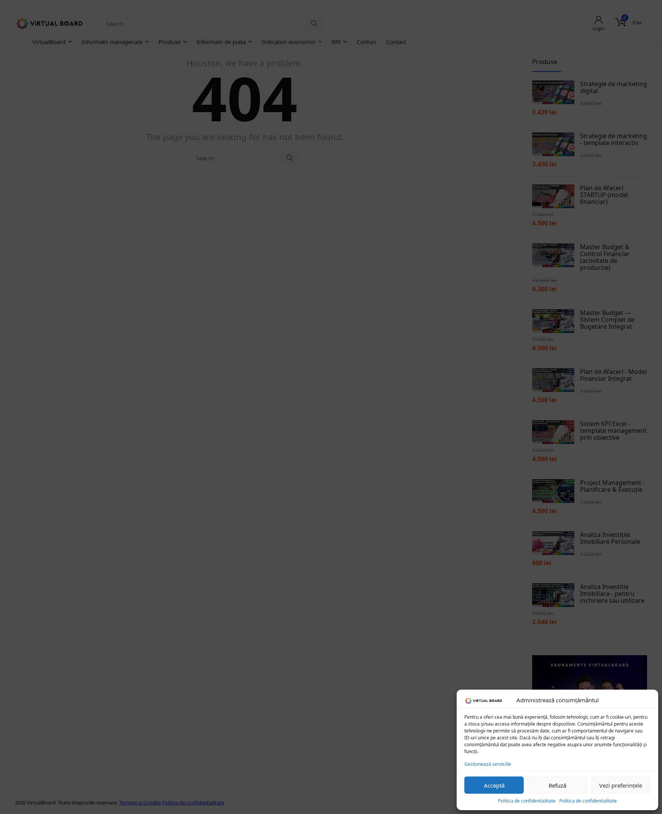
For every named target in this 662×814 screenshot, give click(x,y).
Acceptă (494, 785)
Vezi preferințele (620, 785)
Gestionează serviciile (487, 764)
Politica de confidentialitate (526, 801)
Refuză (557, 785)
